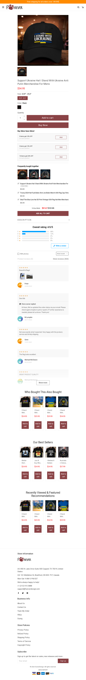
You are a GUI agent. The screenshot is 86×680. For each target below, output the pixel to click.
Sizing (19, 619)
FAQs (19, 615)
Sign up (63, 661)
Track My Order (23, 611)
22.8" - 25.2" (26, 94)
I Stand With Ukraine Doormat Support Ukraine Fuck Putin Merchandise (38, 411)
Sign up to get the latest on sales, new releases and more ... (40, 656)
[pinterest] (28, 593)
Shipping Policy (23, 637)
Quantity (20, 113)
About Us (21, 603)
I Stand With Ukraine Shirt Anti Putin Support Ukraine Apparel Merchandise (25, 411)
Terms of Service (24, 641)
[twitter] (23, 593)
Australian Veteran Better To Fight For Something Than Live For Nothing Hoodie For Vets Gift (63, 462)
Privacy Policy (23, 630)
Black (24, 103)
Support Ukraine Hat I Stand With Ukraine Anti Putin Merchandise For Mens (46, 184)
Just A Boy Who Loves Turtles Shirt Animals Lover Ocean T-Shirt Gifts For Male (37, 462)
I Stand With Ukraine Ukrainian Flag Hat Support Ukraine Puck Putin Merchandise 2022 (50, 411)
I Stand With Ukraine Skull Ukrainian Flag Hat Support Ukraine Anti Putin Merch (63, 411)
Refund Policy (22, 634)
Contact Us (21, 607)
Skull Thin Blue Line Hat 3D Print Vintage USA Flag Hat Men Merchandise (45, 200)
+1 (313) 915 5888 (24, 586)
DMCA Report (43, 670)
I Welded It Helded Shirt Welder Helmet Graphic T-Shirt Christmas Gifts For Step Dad (50, 462)
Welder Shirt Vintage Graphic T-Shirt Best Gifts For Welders (25, 462)
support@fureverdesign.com (28, 589)
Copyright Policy (23, 645)
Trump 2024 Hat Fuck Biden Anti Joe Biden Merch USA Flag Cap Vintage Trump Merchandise (52, 193)
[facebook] (19, 593)
